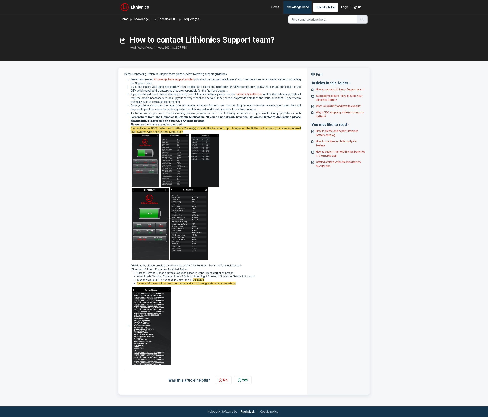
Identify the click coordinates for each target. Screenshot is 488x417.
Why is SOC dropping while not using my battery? (340, 114)
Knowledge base (298, 7)
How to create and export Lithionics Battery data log (337, 133)
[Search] (362, 19)
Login (344, 7)
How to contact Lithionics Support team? (340, 89)
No (225, 380)
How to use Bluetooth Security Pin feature (336, 143)
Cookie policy (269, 411)
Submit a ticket (326, 7)
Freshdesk (247, 411)
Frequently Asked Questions (202, 19)
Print (319, 74)
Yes (245, 380)
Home (275, 7)
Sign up (356, 7)
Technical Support (170, 19)
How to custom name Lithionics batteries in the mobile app (340, 153)
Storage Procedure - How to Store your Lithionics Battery (339, 97)
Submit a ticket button (249, 94)
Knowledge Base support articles (174, 79)
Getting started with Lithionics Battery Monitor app (338, 163)
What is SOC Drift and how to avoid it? (338, 106)
